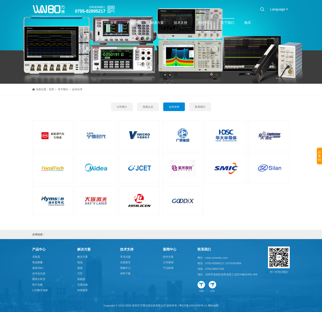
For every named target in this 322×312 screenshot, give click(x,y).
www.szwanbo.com (216, 257)
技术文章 (168, 256)
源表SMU (37, 267)
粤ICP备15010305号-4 (192, 305)
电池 (80, 262)
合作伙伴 (174, 106)
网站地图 (213, 305)
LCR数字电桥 (40, 290)
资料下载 (125, 273)
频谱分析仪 (38, 279)
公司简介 (122, 106)
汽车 (80, 273)
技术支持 (180, 23)
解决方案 (157, 23)
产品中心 (133, 23)
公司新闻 (168, 262)
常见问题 (125, 256)
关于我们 (227, 23)
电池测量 (37, 262)
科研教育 (82, 290)
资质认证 (148, 106)
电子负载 (37, 284)
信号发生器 (38, 273)
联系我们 (200, 106)
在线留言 (125, 262)
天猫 (201, 291)
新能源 (81, 279)
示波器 (36, 256)
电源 (80, 267)
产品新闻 (168, 267)
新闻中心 (204, 23)
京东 (212, 291)
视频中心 (125, 267)
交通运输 (82, 284)
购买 (247, 23)
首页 (113, 23)
